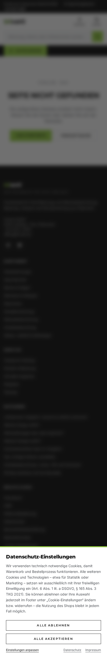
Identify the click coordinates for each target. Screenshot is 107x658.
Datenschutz (72, 650)
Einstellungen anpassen (22, 650)
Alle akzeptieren (53, 639)
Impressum (93, 650)
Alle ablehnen (53, 625)
